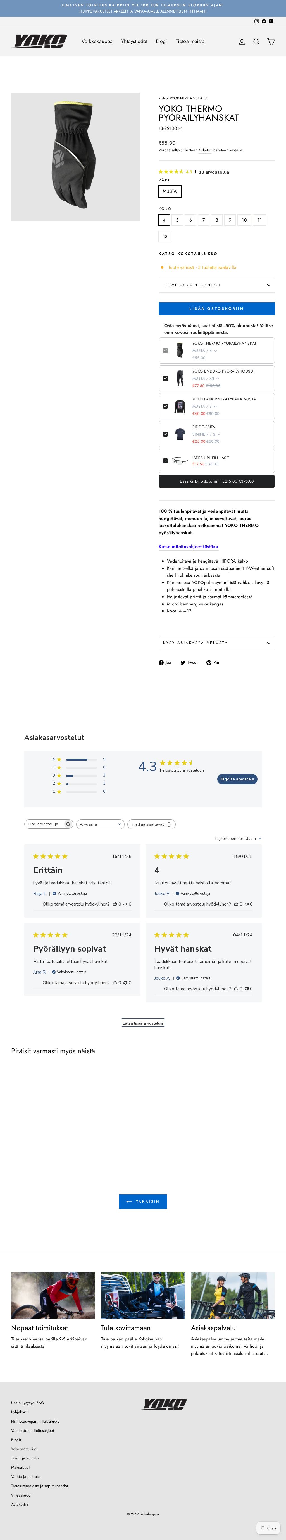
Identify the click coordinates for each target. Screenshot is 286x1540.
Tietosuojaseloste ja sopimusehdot (39, 1485)
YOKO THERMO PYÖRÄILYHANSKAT (224, 343)
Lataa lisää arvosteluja (143, 1023)
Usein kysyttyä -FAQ (27, 1402)
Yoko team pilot (24, 1449)
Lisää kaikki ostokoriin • (217, 481)
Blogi (161, 41)
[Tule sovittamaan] (143, 1295)
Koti (162, 98)
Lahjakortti (19, 1412)
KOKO (165, 208)
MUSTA (170, 191)
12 (165, 236)
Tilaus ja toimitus (25, 1458)
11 (260, 220)
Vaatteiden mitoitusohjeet (32, 1430)
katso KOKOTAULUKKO (188, 253)
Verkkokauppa (97, 41)
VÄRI (164, 180)
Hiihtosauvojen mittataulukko (35, 1421)
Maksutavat (20, 1467)
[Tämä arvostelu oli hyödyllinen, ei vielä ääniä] (115, 904)
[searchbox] (44, 824)
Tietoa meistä (190, 41)
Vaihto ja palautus (26, 1476)
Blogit (16, 1439)
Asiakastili (19, 1504)
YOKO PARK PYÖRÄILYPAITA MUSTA (224, 399)
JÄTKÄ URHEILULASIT (210, 458)
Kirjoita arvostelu (237, 779)
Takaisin (146, 1201)
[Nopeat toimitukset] (53, 1295)
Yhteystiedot (134, 41)
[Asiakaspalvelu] (233, 1295)
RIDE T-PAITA (203, 427)
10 (244, 220)
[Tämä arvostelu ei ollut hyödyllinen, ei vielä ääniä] (125, 904)
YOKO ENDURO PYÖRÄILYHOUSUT (223, 371)
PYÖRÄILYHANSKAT (187, 98)
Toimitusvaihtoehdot (192, 285)
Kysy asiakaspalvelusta (195, 642)
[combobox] (100, 824)
